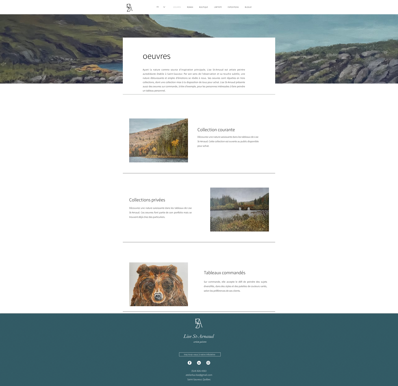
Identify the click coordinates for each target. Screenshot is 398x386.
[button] (200, 354)
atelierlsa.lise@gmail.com (199, 375)
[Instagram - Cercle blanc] (208, 363)
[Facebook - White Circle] (190, 363)
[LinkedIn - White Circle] (199, 363)
